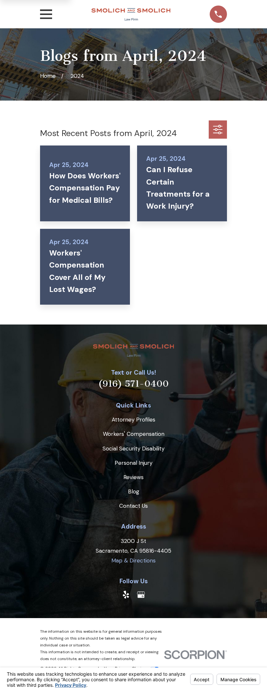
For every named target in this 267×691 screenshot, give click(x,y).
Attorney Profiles (133, 419)
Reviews (133, 477)
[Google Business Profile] (141, 595)
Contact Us (133, 505)
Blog (133, 491)
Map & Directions (133, 560)
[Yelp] (126, 595)
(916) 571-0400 (133, 384)
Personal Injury (133, 462)
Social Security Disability (133, 448)
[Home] (130, 14)
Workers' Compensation (133, 433)
